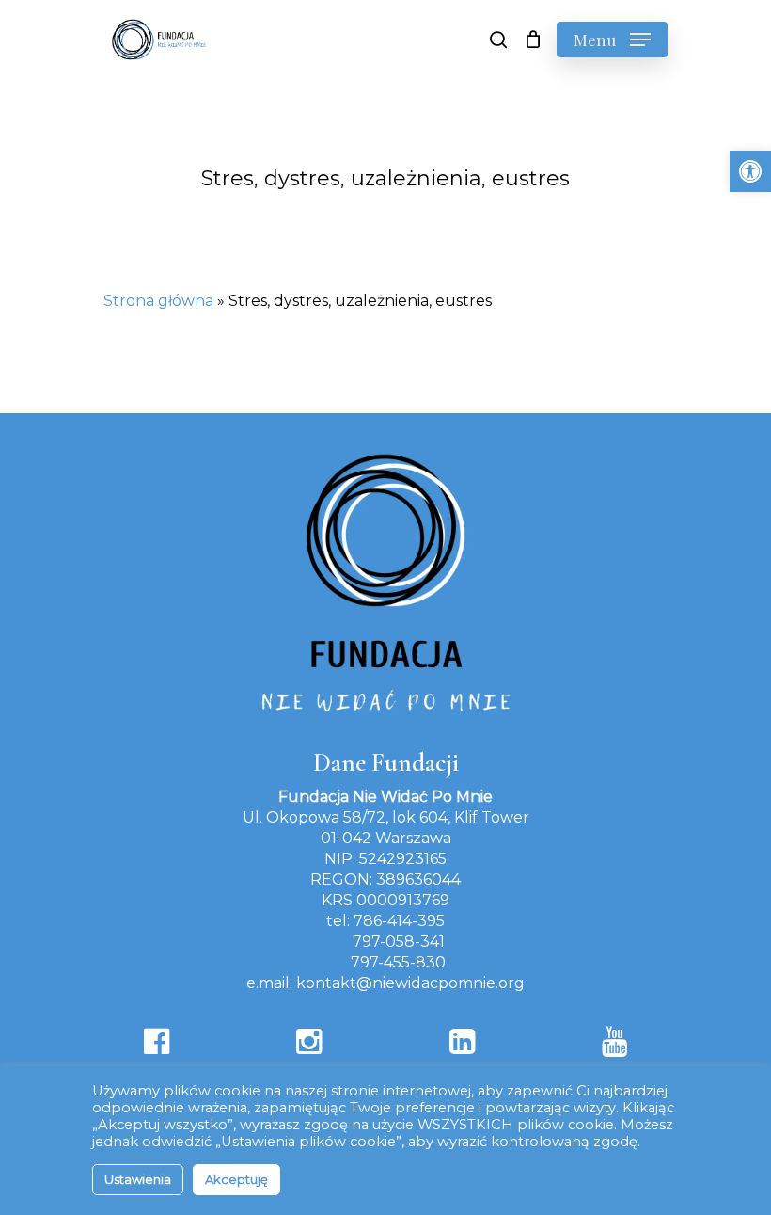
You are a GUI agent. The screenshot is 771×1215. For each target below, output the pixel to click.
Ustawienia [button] (137, 1179)
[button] (750, 171)
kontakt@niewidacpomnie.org (410, 983)
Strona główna (158, 301)
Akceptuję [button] (236, 1179)
